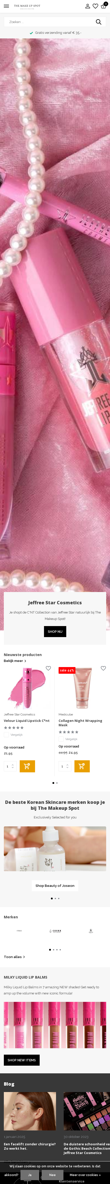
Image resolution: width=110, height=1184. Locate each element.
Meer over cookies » (85, 1175)
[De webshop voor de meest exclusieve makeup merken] (27, 6)
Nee (52, 1175)
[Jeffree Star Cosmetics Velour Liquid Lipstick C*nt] (27, 688)
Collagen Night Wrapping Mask (80, 723)
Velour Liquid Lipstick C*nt (27, 721)
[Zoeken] (99, 21)
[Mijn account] (87, 6)
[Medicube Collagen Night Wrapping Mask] (82, 688)
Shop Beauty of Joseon (55, 886)
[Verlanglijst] (95, 6)
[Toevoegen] (27, 766)
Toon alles (13, 957)
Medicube (66, 714)
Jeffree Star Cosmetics (19, 714)
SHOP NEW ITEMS (22, 1060)
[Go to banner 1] (55, 858)
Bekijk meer (13, 661)
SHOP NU (55, 631)
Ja (29, 1175)
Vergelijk (16, 734)
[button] (53, 783)
